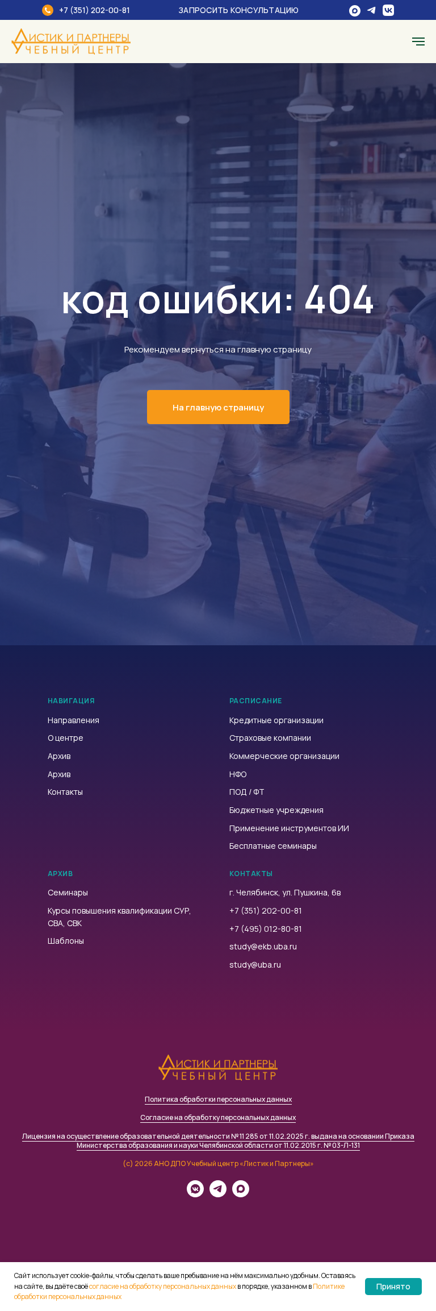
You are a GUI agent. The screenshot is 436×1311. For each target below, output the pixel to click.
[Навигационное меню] (418, 41)
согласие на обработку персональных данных (162, 1286)
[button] (246, 10)
